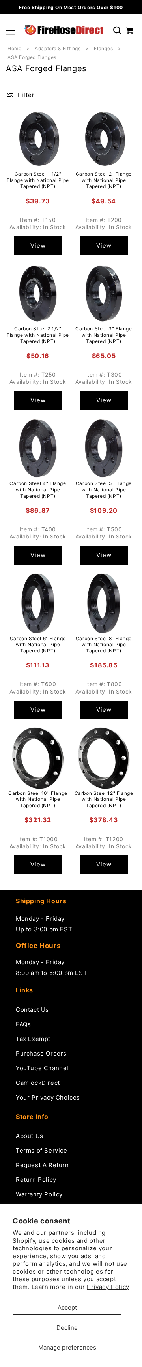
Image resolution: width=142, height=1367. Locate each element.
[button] (10, 30)
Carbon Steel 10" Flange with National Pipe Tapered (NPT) (37, 799)
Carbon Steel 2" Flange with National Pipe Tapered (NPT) (104, 180)
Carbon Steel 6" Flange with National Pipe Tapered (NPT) (38, 644)
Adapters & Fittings (58, 48)
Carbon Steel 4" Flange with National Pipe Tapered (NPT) (37, 489)
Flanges (104, 48)
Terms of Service (41, 1150)
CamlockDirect (38, 1082)
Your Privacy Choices (48, 1097)
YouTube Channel (42, 1068)
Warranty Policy (39, 1194)
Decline (67, 1327)
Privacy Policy (108, 1287)
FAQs (23, 1024)
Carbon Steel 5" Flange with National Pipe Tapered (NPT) (104, 489)
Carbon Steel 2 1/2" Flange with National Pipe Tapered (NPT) (38, 335)
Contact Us (32, 1009)
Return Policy (36, 1179)
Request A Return (42, 1165)
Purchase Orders (41, 1053)
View (38, 245)
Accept (67, 1307)
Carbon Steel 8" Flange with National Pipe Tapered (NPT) (104, 644)
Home (14, 48)
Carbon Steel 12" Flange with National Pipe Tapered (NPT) (104, 799)
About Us (29, 1135)
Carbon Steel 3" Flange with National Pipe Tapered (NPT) (103, 335)
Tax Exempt (33, 1039)
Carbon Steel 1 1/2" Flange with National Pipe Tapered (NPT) (38, 180)
